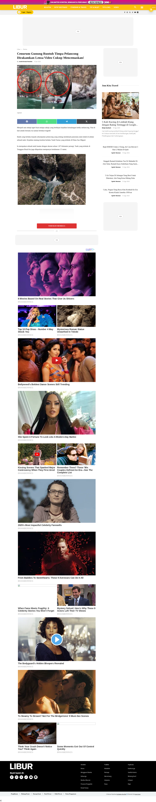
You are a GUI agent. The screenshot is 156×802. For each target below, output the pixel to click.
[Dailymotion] (137, 12)
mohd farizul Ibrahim (25, 61)
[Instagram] (127, 12)
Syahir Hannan (116, 153)
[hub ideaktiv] (142, 6)
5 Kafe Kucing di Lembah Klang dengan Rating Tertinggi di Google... (120, 123)
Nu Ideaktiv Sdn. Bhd (121, 794)
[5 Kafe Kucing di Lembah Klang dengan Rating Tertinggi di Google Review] (120, 105)
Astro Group (137, 794)
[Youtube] (135, 12)
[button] (135, 7)
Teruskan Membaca (56, 226)
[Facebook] (124, 12)
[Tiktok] (132, 12)
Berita (25, 49)
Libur (18, 49)
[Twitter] (130, 12)
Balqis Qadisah (106, 128)
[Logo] (20, 7)
